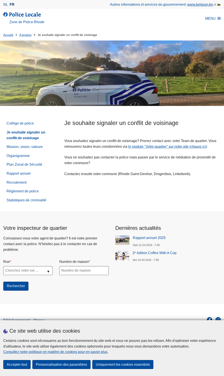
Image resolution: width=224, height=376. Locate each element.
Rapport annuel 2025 (149, 238)
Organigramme (18, 156)
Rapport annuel (19, 173)
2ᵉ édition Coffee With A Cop (155, 253)
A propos (25, 35)
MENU (210, 18)
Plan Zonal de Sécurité (24, 164)
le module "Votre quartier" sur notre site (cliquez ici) (167, 146)
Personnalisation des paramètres (61, 364)
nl (5, 4)
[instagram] (218, 319)
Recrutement (16, 182)
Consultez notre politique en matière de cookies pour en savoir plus (55, 352)
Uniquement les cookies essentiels (123, 364)
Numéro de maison (74, 262)
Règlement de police (23, 191)
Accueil (8, 35)
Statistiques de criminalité (26, 200)
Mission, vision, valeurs (25, 147)
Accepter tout (17, 364)
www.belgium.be (200, 4)
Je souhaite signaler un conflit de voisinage (26, 135)
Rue (6, 262)
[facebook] (209, 319)
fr (12, 4)
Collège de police (20, 123)
